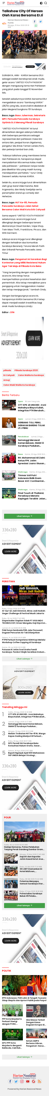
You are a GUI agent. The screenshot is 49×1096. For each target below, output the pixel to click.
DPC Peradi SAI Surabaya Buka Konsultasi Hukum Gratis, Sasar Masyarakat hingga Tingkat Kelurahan (27, 744)
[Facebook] (10, 1081)
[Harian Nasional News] (15, 3)
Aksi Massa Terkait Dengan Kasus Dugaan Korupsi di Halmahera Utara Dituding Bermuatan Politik (36, 1022)
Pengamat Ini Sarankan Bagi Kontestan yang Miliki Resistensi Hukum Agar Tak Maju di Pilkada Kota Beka (24, 263)
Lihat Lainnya (23, 658)
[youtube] (27, 1081)
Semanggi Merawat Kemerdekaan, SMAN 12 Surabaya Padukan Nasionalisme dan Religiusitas (31, 446)
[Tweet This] (41, 21)
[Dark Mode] (41, 3)
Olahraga (22, 472)
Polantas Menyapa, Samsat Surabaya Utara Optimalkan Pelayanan (32, 882)
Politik (11, 23)
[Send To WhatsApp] (36, 25)
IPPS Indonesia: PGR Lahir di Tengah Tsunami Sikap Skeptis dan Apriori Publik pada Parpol (24, 999)
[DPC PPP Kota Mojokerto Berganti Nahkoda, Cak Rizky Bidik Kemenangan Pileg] (12, 1034)
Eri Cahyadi (9, 375)
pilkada (7, 370)
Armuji (6, 380)
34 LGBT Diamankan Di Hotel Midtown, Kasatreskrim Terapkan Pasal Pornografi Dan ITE (32, 870)
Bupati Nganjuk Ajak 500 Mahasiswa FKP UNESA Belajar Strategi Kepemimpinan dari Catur (26, 754)
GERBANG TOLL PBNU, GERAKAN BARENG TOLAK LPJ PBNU (31, 425)
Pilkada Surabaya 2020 (26, 370)
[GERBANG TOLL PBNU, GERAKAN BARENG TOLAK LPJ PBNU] (9, 424)
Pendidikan (23, 436)
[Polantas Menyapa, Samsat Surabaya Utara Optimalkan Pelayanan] (11, 883)
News (20, 454)
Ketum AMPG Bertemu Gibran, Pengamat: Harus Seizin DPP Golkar (35, 1043)
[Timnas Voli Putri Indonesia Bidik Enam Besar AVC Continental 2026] (9, 477)
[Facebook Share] (35, 21)
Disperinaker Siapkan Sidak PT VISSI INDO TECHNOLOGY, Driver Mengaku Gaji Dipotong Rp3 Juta (24, 621)
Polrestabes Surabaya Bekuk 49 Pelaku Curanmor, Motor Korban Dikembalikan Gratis (32, 894)
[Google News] (33, 1081)
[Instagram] (22, 1081)
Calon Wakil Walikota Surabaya (19, 385)
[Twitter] (16, 1081)
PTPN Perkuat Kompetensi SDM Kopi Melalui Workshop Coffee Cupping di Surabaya (23, 641)
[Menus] (3, 3)
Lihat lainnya (23, 516)
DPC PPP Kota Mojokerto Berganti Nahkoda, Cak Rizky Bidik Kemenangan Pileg (12, 1045)
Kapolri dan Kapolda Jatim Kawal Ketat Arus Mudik (31, 857)
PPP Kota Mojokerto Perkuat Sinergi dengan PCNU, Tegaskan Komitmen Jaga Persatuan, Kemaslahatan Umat (12, 1021)
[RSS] (39, 1081)
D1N (12, 312)
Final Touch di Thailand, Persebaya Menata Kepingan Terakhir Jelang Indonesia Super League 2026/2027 (32, 499)
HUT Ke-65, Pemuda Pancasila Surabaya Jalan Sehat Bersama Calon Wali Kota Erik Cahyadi (23, 206)
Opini (20, 401)
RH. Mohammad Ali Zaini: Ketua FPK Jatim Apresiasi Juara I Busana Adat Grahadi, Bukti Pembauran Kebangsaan (32, 463)
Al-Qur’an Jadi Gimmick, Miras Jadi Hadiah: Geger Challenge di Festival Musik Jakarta (24, 612)
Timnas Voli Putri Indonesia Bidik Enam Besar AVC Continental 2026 (30, 479)
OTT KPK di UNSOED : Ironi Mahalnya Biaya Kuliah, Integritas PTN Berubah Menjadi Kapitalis (32, 409)
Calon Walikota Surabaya (31, 375)
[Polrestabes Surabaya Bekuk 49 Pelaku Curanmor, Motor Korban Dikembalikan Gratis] (11, 895)
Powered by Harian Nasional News (24, 1089)
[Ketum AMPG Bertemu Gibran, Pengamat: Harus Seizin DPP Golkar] (36, 1033)
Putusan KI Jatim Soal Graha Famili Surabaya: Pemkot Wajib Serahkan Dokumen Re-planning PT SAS (24, 650)
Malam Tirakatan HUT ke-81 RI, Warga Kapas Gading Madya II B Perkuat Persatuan (26, 734)
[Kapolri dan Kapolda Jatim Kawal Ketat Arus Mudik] (11, 858)
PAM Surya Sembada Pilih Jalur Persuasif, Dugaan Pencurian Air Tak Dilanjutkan (22, 631)
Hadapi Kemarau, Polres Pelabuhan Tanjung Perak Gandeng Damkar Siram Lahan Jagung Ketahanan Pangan (23, 848)
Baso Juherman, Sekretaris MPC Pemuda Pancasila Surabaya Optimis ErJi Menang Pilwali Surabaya (23, 119)
